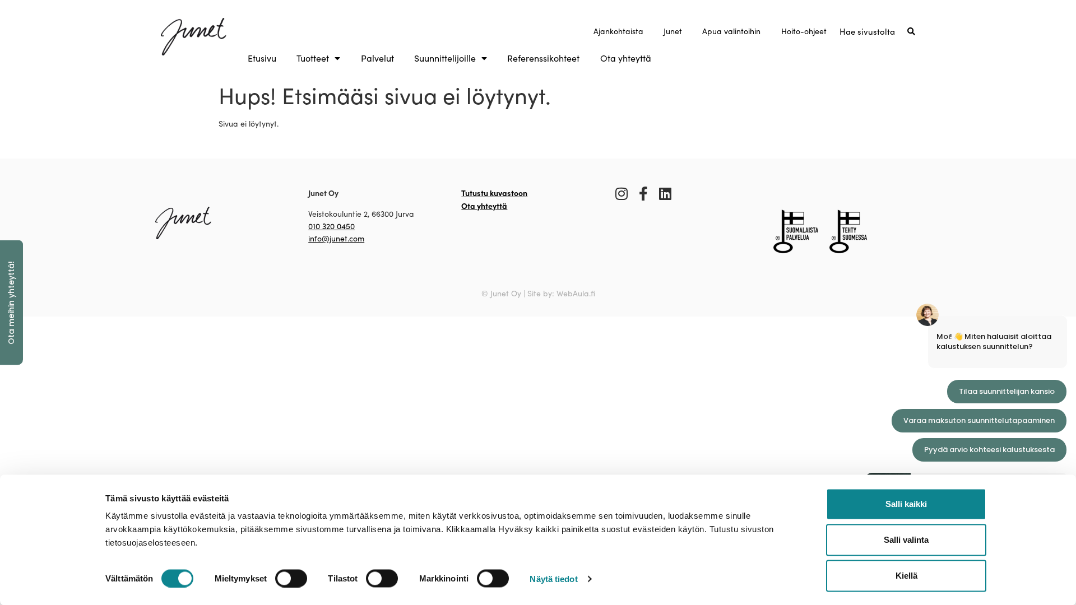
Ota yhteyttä (625, 58)
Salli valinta (906, 539)
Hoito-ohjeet (804, 31)
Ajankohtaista (618, 31)
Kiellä (906, 575)
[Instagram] (622, 194)
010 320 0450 (331, 226)
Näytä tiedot (553, 578)
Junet (673, 31)
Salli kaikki (906, 504)
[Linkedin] (665, 194)
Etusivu (262, 58)
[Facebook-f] (644, 194)
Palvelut (377, 58)
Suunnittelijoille (445, 58)
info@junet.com (336, 238)
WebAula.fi (575, 293)
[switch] (291, 578)
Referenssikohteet (543, 58)
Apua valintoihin (731, 31)
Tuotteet (312, 58)
